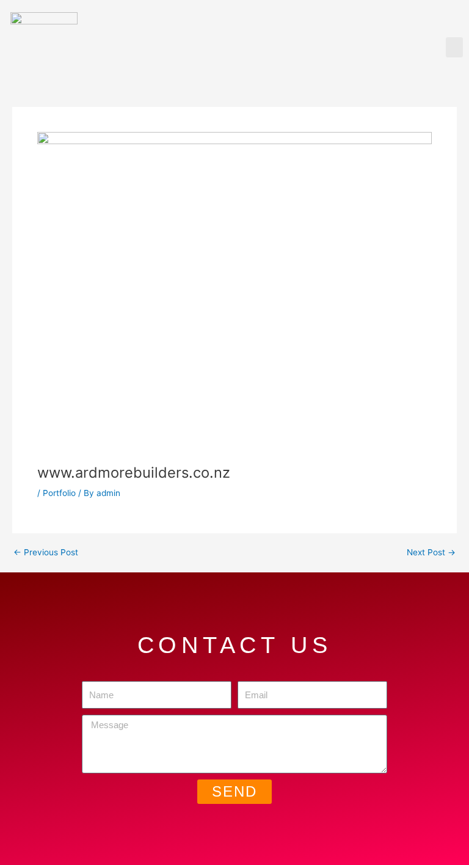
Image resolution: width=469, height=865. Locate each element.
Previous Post (45, 553)
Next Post (431, 553)
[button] (454, 47)
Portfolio (59, 493)
